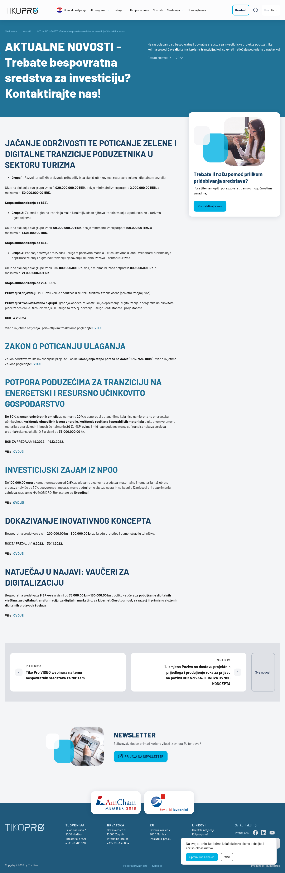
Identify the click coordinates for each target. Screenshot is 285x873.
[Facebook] (255, 832)
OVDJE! (37, 364)
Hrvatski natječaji (203, 830)
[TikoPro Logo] (23, 10)
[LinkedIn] (263, 832)
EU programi (200, 834)
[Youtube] (272, 832)
